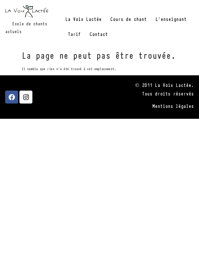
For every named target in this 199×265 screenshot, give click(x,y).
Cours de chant (128, 19)
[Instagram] (25, 97)
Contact (99, 34)
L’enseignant (171, 19)
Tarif (74, 34)
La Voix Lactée (83, 19)
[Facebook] (11, 97)
